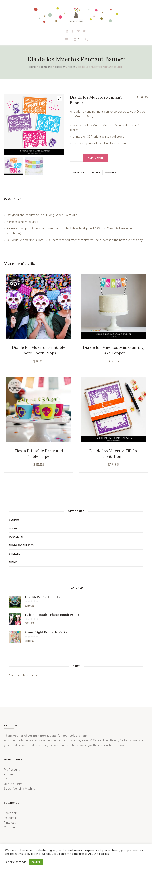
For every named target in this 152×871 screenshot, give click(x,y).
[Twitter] (84, 31)
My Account (12, 769)
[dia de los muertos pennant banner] (34, 166)
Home (32, 67)
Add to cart (95, 157)
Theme (13, 562)
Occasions (45, 67)
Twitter (95, 172)
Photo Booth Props (21, 545)
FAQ (7, 779)
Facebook (79, 172)
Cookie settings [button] (16, 862)
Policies (8, 774)
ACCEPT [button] (35, 862)
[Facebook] (73, 31)
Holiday (14, 528)
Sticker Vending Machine (20, 788)
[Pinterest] (79, 31)
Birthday (60, 67)
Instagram (10, 818)
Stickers (14, 553)
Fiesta (71, 67)
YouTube (9, 827)
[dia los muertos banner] (13, 166)
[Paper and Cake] (76, 14)
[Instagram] (67, 31)
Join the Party (13, 784)
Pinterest (111, 172)
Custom (14, 519)
